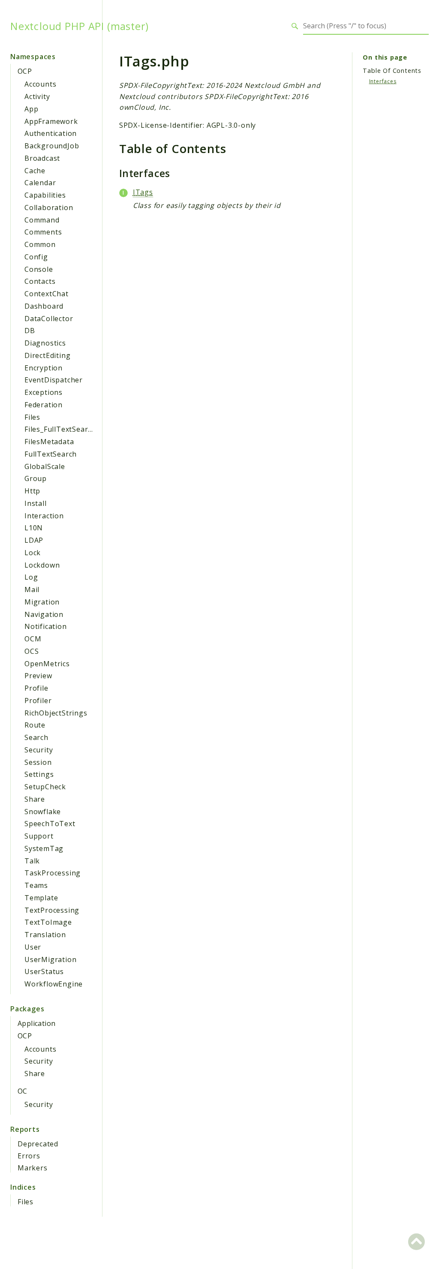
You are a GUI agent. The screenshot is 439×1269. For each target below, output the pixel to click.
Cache (34, 170)
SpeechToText (49, 823)
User (32, 947)
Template (41, 897)
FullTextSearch (50, 454)
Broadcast (42, 158)
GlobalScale (44, 466)
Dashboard (43, 306)
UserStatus (44, 971)
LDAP (33, 540)
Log (31, 577)
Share (34, 799)
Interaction (44, 515)
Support (39, 836)
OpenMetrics (47, 663)
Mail (31, 589)
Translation (45, 934)
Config (36, 257)
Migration (42, 602)
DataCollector (48, 318)
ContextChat (46, 293)
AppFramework (51, 121)
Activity (37, 96)
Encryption (43, 368)
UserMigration (50, 959)
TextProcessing (51, 910)
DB (29, 330)
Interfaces (383, 81)
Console (38, 269)
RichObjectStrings (55, 713)
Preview (38, 675)
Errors (29, 1156)
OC (22, 1091)
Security (38, 750)
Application (36, 1023)
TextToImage (48, 922)
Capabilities (45, 195)
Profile (36, 688)
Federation (43, 404)
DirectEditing (47, 355)
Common (40, 244)
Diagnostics (45, 343)
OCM (32, 639)
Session (38, 762)
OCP (25, 71)
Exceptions (43, 392)
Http (32, 491)
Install (35, 503)
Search (36, 737)
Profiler (37, 700)
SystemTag (43, 848)
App (31, 109)
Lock (32, 552)
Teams (36, 885)
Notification (45, 626)
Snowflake (42, 811)
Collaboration (48, 207)
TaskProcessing (52, 873)
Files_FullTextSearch (60, 429)
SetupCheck (45, 786)
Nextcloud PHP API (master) (79, 26)
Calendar (40, 182)
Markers (33, 1168)
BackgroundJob (51, 145)
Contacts (39, 281)
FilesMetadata (49, 441)
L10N (33, 527)
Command (42, 220)
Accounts (40, 84)
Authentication (50, 133)
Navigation (43, 614)
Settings (39, 774)
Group (35, 478)
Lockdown (42, 565)
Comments (43, 232)
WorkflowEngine (53, 984)
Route (34, 725)
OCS (31, 651)
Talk (32, 861)
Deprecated (38, 1144)
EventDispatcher (53, 380)
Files (32, 417)
